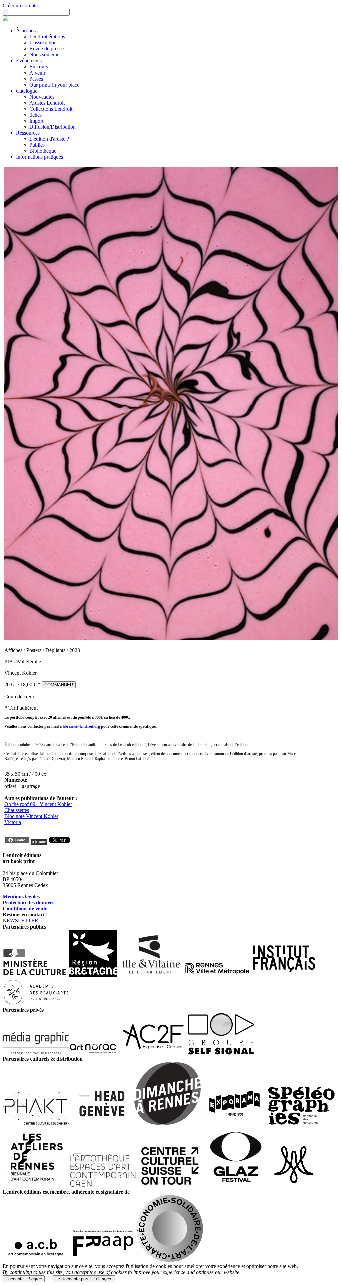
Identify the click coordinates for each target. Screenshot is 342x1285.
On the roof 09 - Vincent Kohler (38, 804)
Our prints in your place (54, 85)
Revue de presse (46, 48)
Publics (37, 145)
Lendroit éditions (47, 36)
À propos (26, 30)
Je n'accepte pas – (83, 1278)
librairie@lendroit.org (81, 726)
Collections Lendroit (50, 109)
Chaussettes (16, 810)
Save (42, 841)
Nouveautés (41, 97)
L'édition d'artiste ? (49, 139)
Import (36, 121)
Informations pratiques (39, 157)
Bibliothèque (42, 151)
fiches (35, 115)
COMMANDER (58, 684)
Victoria (12, 822)
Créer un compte (20, 5)
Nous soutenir (44, 54)
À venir (37, 73)
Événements (29, 60)
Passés (36, 79)
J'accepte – (23, 1278)
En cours (38, 66)
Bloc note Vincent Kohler (31, 816)
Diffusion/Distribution (52, 127)
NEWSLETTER (20, 920)
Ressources (28, 133)
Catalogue (26, 91)
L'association (43, 42)
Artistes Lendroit (47, 103)
